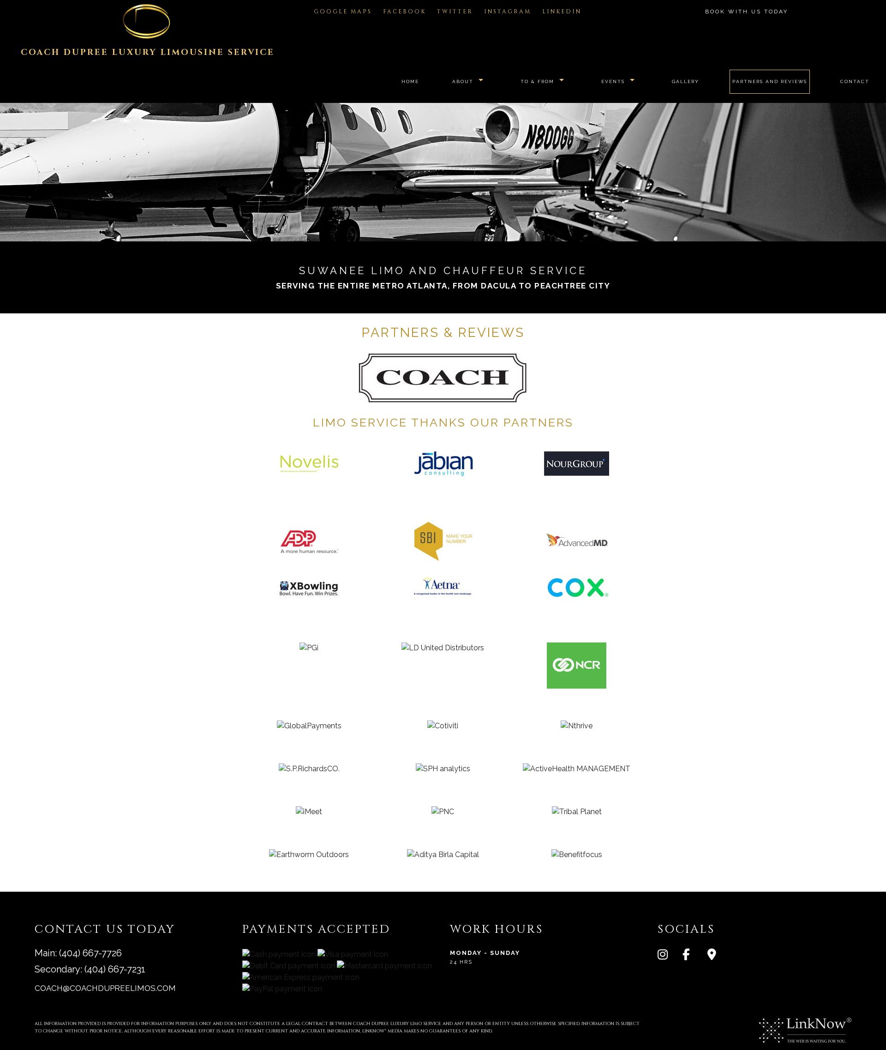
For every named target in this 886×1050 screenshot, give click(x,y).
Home (410, 81)
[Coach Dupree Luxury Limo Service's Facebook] (694, 956)
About (462, 81)
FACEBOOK (404, 11)
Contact (854, 81)
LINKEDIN (561, 11)
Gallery (685, 81)
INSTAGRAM (507, 11)
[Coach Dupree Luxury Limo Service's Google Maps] (718, 956)
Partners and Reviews (769, 81)
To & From (537, 81)
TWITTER (455, 11)
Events (613, 81)
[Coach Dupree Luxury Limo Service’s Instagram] (669, 956)
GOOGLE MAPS (343, 11)
